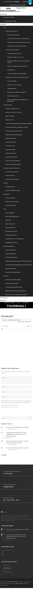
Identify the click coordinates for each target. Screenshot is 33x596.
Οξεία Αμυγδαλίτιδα (10, 149)
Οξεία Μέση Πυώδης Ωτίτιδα (14, 53)
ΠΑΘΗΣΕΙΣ (3, 24)
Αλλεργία (5, 183)
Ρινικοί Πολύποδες (10, 224)
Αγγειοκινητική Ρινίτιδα (11, 231)
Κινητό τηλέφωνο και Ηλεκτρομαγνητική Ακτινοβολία (17, 100)
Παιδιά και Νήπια (7, 105)
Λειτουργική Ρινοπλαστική (12, 172)
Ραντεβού (3, 300)
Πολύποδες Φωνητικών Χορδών (13, 279)
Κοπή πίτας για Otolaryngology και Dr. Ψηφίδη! (17, 427)
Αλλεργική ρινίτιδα (10, 186)
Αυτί (4, 27)
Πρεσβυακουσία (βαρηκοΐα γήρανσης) (16, 92)
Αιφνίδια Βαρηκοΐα (11, 88)
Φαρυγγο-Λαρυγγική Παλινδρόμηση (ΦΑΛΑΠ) (16, 294)
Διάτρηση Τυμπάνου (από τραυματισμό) (17, 66)
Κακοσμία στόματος (10, 268)
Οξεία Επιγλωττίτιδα (10, 142)
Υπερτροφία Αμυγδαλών (11, 157)
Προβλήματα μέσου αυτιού (12, 49)
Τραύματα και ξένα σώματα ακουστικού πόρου (19, 42)
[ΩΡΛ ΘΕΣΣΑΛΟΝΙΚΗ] (8, 10)
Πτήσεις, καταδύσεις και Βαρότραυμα (16, 73)
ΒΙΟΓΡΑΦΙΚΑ (3, 14)
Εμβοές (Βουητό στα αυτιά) (14, 84)
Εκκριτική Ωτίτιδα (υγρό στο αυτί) (15, 57)
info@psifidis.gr (7, 568)
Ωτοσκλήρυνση (11, 70)
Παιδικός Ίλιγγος (9, 119)
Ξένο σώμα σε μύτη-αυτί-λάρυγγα (13, 131)
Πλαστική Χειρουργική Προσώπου (11, 168)
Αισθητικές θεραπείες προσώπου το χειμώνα (17, 447)
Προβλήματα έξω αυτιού (11, 31)
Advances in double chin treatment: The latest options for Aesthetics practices (17, 442)
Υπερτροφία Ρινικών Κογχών (12, 216)
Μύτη (4, 209)
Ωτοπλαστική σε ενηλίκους (12, 179)
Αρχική (18, 11)
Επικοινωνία (4, 297)
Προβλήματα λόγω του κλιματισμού (14, 238)
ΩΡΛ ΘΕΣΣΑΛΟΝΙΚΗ (13, 581)
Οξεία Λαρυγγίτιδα (10, 145)
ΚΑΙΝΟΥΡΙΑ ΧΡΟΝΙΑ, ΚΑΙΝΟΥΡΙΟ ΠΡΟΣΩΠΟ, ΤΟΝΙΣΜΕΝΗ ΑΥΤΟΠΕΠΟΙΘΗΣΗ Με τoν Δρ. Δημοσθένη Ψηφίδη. (16, 434)
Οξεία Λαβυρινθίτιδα (10, 205)
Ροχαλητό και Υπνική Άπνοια (12, 160)
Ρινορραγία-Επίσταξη (10, 227)
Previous (4, 326)
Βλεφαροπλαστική (10, 175)
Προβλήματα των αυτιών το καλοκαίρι (17, 46)
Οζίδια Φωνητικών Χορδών (11, 283)
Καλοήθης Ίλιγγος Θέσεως (12, 201)
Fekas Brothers (19, 583)
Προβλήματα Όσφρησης (11, 242)
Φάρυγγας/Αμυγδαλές (8, 246)
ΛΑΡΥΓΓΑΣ (5, 276)
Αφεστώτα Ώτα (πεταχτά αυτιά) (13, 164)
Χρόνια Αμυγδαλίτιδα (10, 153)
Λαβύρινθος (6, 194)
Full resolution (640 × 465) (24, 321)
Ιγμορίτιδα (8, 220)
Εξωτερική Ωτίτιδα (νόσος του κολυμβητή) (18, 38)
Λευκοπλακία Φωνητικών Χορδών (13, 287)
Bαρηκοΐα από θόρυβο (13, 96)
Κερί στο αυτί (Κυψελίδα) (13, 35)
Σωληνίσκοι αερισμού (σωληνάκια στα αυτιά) (16, 127)
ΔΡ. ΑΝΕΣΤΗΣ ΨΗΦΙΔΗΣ (8, 17)
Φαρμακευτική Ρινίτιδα (11, 235)
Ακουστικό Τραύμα (12, 81)
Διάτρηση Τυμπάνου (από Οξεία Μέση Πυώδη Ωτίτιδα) (18, 61)
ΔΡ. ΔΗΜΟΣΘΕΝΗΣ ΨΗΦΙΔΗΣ (9, 21)
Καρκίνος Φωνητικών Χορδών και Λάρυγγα (15, 290)
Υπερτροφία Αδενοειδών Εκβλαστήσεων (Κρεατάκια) (18, 123)
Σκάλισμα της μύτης (10, 138)
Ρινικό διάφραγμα (9, 212)
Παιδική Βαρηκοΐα (9, 116)
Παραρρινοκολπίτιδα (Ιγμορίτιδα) (13, 134)
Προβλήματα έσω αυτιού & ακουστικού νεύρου (17, 77)
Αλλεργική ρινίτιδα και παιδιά (12, 190)
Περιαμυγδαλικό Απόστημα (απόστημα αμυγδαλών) (18, 261)
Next (29, 326)
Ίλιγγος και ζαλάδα (10, 198)
